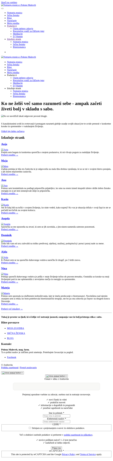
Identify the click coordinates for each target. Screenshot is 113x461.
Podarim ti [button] (12, 75)
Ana (3, 180)
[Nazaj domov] (18, 5)
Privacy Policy (68, 454)
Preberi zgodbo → (9, 155)
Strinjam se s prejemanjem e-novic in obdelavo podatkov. (58, 428)
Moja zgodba (13, 23)
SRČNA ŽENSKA (16, 333)
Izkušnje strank (14, 39)
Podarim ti (12, 26)
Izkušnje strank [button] (14, 88)
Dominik (6, 235)
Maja (4, 160)
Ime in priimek (56, 413)
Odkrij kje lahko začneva (12, 131)
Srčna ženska (13, 15)
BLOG (10, 338)
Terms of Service (88, 454)
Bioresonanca (19, 47)
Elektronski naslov (56, 418)
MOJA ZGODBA (15, 328)
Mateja (5, 287)
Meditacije (18, 34)
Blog (9, 18)
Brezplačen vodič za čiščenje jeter (28, 31)
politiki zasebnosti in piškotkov (78, 435)
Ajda (4, 251)
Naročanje (12, 20)
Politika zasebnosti (9, 367)
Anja (4, 144)
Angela (5, 218)
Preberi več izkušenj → (12, 309)
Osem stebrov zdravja (23, 28)
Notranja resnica (14, 12)
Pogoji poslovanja (28, 367)
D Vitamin (18, 36)
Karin (4, 199)
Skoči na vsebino (9, 2)
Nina (4, 268)
